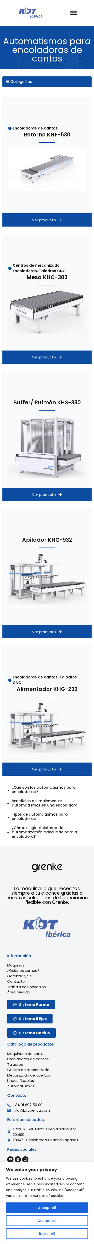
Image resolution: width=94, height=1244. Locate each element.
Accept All (47, 1207)
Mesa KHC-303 (47, 277)
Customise (47, 1220)
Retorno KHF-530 (47, 134)
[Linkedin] (18, 1159)
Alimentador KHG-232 (47, 689)
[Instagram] (25, 1159)
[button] (73, 12)
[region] (47, 1203)
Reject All (47, 1233)
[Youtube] (10, 1159)
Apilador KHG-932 (47, 540)
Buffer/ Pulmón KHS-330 (47, 402)
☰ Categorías (19, 81)
